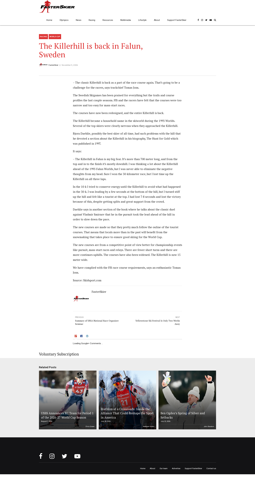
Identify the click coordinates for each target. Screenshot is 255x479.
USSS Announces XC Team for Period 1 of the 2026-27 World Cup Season (67, 415)
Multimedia (125, 20)
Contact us (211, 468)
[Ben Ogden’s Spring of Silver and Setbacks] (186, 400)
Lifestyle (142, 20)
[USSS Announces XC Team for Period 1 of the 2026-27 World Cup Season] (67, 400)
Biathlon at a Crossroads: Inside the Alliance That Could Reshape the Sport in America (127, 413)
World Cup (55, 36)
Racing (92, 20)
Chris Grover (90, 426)
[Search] (215, 20)
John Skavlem (209, 426)
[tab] (76, 336)
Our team (163, 468)
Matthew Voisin (148, 426)
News (78, 20)
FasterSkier (53, 65)
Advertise (176, 468)
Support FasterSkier (176, 20)
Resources (108, 20)
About (157, 20)
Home (49, 20)
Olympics (64, 20)
